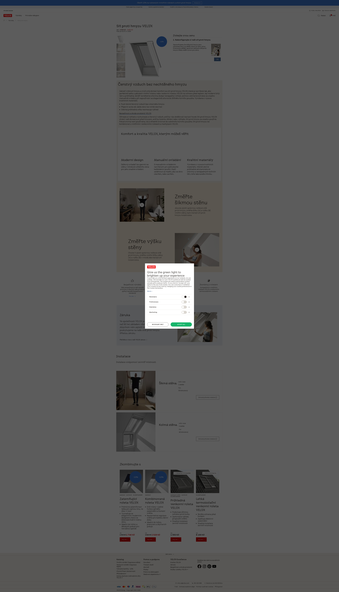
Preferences (153, 302)
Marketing (153, 312)
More (149, 291)
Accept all (181, 324)
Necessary (153, 297)
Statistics (152, 307)
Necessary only (157, 324)
